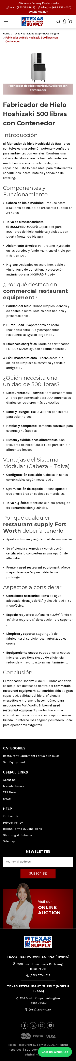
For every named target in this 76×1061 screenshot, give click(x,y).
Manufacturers (13, 786)
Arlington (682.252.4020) (55, 7)
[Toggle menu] (5, 21)
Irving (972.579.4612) (22, 7)
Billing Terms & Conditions (22, 829)
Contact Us (10, 816)
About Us (9, 780)
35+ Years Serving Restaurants (38, 3)
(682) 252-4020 (39, 1009)
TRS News (10, 792)
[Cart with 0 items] (70, 21)
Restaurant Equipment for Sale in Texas (31, 756)
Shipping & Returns (17, 835)
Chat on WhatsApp (55, 1051)
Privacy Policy (13, 822)
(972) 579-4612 (39, 975)
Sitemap (9, 841)
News (7, 798)
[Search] (58, 22)
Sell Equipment (14, 762)
